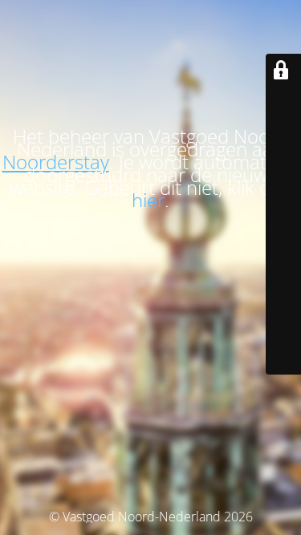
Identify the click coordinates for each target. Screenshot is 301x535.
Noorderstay (55, 161)
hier (148, 200)
